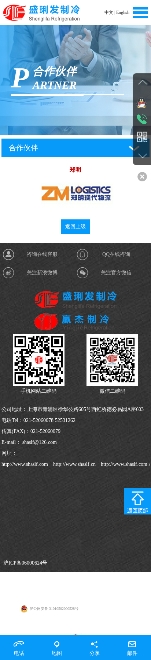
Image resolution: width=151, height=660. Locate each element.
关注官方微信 (116, 272)
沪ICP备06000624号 (25, 563)
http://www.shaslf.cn (74, 464)
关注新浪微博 (42, 272)
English (122, 12)
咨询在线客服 (42, 254)
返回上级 (75, 226)
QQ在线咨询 (116, 254)
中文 (108, 12)
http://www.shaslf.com (24, 464)
